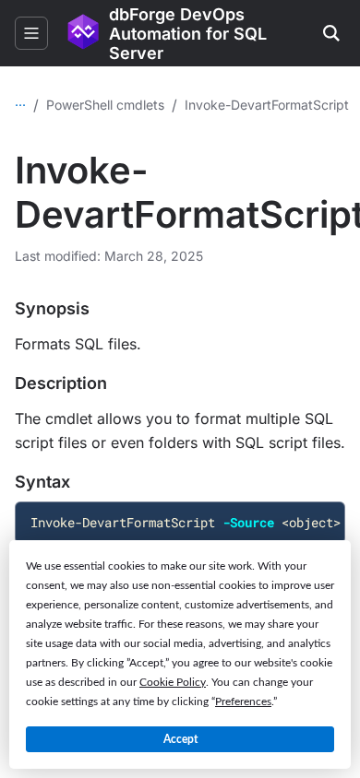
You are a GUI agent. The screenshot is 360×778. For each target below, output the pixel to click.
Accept (180, 739)
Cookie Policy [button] (172, 682)
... (20, 101)
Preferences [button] (243, 701)
